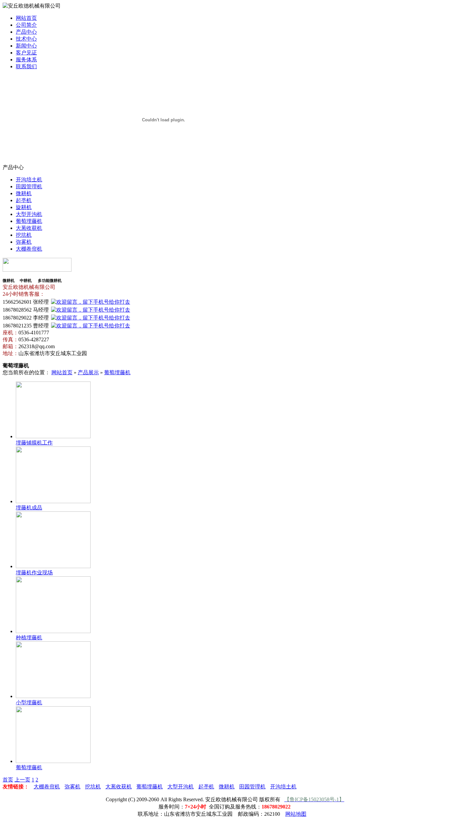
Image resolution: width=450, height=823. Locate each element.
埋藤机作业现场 (34, 572)
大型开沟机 (29, 214)
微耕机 (24, 193)
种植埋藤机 (29, 637)
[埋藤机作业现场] (53, 566)
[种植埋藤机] (53, 631)
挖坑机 (24, 235)
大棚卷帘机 (29, 249)
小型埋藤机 (29, 702)
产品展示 (88, 372)
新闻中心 (26, 45)
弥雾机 (24, 242)
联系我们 (26, 66)
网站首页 (26, 18)
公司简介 (26, 25)
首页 (8, 779)
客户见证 (26, 52)
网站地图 (295, 814)
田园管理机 (29, 186)
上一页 (22, 779)
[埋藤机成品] (53, 501)
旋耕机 (24, 207)
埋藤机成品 (29, 507)
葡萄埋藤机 (29, 221)
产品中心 (26, 32)
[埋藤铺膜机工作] (53, 436)
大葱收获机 (29, 228)
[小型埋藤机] (53, 696)
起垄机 (24, 200)
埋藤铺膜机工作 (34, 442)
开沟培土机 (29, 179)
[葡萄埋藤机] (53, 761)
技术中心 (26, 39)
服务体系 (26, 59)
